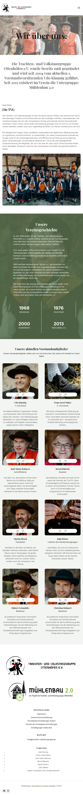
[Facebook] (4, 790)
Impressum (41, 714)
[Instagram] (8, 790)
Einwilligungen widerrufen (41, 728)
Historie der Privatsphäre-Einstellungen (41, 724)
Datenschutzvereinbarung (41, 717)
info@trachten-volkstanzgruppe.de (41, 740)
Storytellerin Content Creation (43, 786)
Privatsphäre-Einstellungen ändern (42, 721)
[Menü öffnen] (80, 8)
